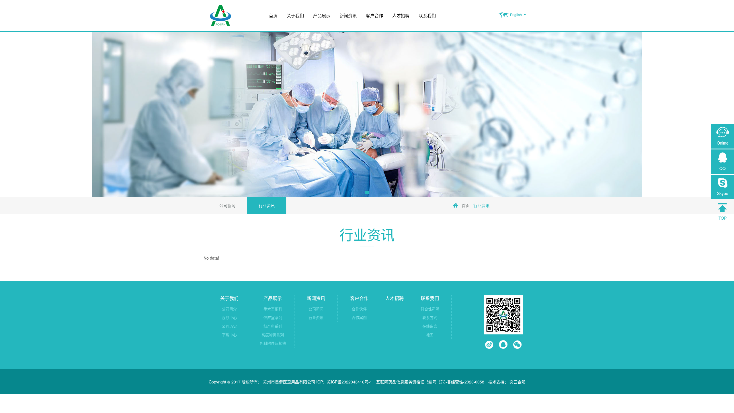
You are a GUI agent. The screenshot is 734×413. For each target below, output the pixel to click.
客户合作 (374, 15)
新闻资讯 (348, 15)
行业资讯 (267, 205)
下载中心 (229, 334)
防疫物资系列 (272, 334)
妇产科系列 (272, 326)
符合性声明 (430, 308)
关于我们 (295, 15)
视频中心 (229, 317)
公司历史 (229, 326)
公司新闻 (227, 205)
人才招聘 (400, 15)
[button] (367, 192)
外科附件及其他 (273, 343)
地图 (430, 334)
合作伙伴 (359, 308)
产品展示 (321, 15)
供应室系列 (272, 317)
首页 (273, 15)
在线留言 (429, 326)
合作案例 (359, 317)
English (516, 14)
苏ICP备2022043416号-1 (349, 382)
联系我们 (427, 15)
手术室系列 (272, 308)
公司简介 (229, 308)
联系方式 (429, 317)
